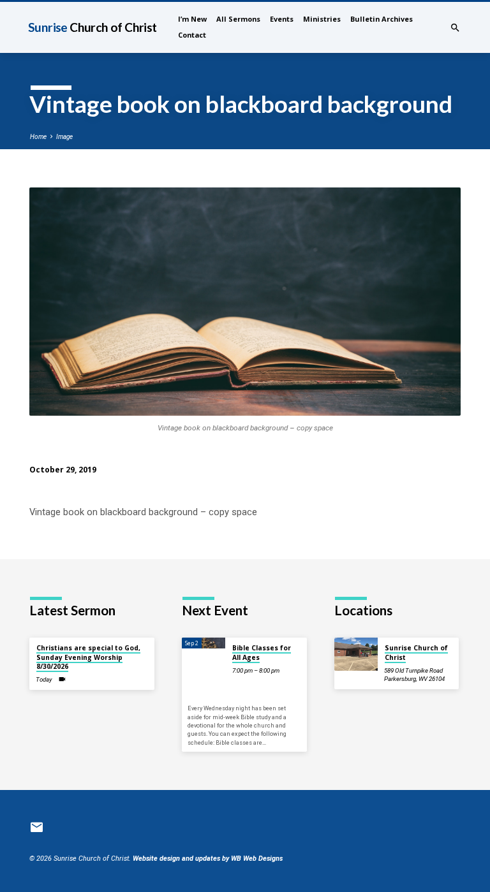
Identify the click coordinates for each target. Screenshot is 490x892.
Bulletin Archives (381, 19)
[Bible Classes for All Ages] (204, 643)
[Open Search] (455, 28)
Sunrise (92, 27)
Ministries (322, 19)
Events (281, 19)
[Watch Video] (62, 679)
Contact (192, 35)
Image (64, 136)
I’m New (192, 19)
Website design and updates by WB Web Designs (208, 858)
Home (38, 136)
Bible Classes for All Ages (261, 652)
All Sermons (238, 19)
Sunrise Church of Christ (416, 652)
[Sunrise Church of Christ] (356, 654)
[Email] (36, 828)
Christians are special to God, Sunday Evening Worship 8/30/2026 (88, 657)
